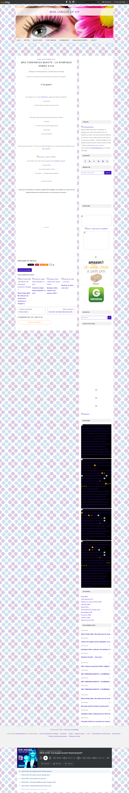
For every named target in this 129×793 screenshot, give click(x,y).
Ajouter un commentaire (34, 322)
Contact (94, 40)
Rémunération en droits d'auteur (101, 733)
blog (53, 59)
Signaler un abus (80, 733)
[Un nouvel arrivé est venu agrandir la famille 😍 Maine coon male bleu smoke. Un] (96, 524)
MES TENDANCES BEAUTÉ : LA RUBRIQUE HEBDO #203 (100, 674)
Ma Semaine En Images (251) (90, 609)
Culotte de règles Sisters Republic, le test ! (96, 642)
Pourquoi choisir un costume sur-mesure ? (96, 721)
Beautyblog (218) (86, 612)
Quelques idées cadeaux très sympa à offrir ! (97, 649)
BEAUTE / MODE (37, 40)
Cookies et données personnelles (57, 736)
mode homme (46, 59)
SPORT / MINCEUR (51, 40)
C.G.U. (88, 733)
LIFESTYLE (27, 40)
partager (58, 763)
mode (39, 59)
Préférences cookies (74, 736)
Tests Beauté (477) (87, 599)
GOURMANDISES (64, 40)
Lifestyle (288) (85, 604)
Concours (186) (86, 615)
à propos (69, 763)
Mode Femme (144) (87, 620)
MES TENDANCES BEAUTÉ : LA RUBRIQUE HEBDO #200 (100, 682)
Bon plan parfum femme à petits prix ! (95, 706)
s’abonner (46, 763)
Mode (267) (85, 607)
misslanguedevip (96, 148)
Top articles (63, 733)
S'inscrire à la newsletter (25, 270)
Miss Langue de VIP (65, 12)
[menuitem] (19, 40)
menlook (57, 161)
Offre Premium (116, 733)
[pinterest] (73, 2)
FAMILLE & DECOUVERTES (80, 40)
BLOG (18, 40)
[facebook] (66, 2)
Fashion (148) (85, 617)
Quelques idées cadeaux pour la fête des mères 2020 (100, 714)
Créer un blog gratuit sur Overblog (49, 733)
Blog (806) (84, 596)
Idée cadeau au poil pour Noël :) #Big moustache (98, 666)
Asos (61, 117)
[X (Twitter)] (70, 2)
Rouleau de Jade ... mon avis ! (91, 657)
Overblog (75, 729)
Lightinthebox (45, 97)
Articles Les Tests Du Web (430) (91, 602)
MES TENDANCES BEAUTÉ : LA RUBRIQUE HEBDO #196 (100, 689)
